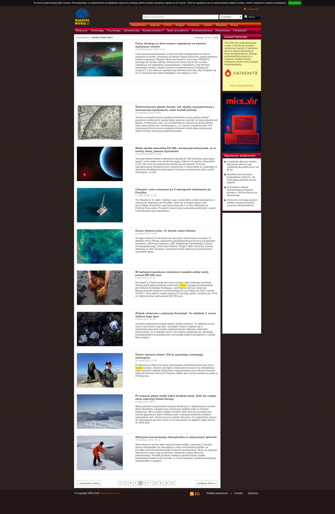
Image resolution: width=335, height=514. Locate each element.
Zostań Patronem (235, 36)
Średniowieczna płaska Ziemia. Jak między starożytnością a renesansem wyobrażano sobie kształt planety (174, 108)
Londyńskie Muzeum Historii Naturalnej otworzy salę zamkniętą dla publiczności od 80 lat (243, 165)
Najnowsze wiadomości (240, 155)
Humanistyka (222, 30)
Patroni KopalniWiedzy (242, 85)
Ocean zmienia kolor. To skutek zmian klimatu (165, 230)
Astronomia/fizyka (202, 30)
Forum (168, 25)
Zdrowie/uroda (131, 30)
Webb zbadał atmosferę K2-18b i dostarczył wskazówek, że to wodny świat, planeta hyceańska (175, 150)
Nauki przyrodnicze (178, 30)
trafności (208, 37)
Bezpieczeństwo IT (153, 30)
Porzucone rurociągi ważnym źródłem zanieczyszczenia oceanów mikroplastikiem (242, 203)
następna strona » (206, 483)
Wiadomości (138, 25)
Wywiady (221, 25)
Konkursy (193, 25)
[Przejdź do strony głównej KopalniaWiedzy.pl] (82, 17)
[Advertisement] (147, 92)
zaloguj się (252, 9)
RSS (197, 494)
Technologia (97, 30)
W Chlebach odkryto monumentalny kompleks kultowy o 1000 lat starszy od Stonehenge (242, 191)
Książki (180, 25)
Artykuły (155, 25)
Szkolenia (253, 493)
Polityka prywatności (217, 493)
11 (172, 483)
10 (166, 483)
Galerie (207, 25)
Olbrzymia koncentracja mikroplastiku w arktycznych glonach (176, 437)
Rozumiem (294, 3)
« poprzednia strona (88, 483)
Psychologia (114, 30)
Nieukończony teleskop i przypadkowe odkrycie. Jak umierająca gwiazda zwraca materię (241, 178)
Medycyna (81, 30)
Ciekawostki (240, 30)
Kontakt (239, 493)
